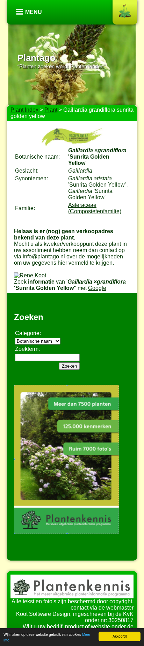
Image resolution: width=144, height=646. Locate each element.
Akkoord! (120, 636)
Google (97, 288)
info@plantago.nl (44, 256)
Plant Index (24, 110)
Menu (33, 12)
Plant (50, 110)
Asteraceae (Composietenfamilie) (94, 208)
